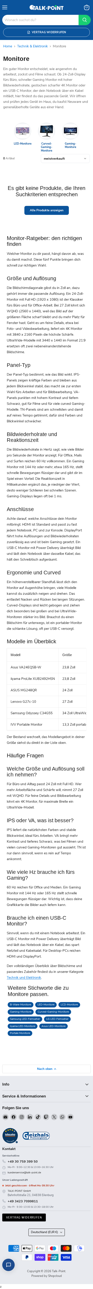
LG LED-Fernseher (57, 1019)
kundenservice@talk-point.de (24, 1172)
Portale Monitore (20, 1033)
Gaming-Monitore (20, 1012)
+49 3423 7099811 (23, 1201)
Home (7, 46)
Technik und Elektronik (24, 977)
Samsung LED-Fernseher (25, 1019)
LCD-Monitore (69, 1004)
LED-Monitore (45, 1004)
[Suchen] (85, 20)
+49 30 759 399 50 (23, 1161)
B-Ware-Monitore (20, 1004)
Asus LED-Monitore (53, 1026)
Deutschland (44, 1232)
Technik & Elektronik (32, 46)
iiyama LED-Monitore (22, 1026)
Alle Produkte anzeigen (46, 210)
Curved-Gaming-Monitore (53, 1012)
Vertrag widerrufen (24, 1217)
